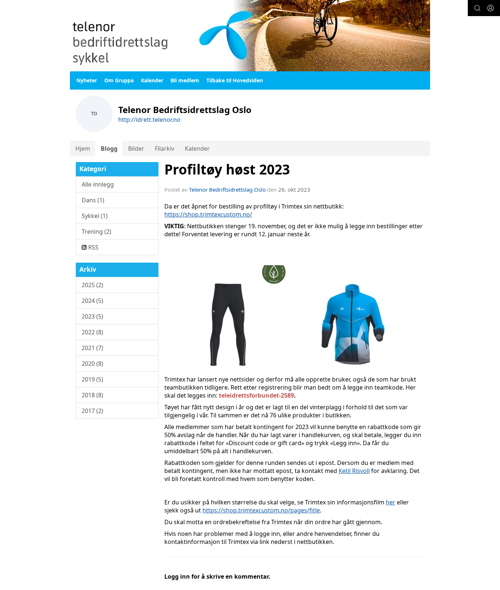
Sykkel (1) (95, 216)
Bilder (136, 148)
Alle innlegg (98, 184)
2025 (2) (92, 285)
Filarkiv (164, 148)
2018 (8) (92, 395)
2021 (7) (92, 348)
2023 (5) (92, 316)
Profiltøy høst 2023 (227, 169)
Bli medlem (185, 80)
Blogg (109, 148)
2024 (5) (92, 301)
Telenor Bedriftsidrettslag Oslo (227, 189)
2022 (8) (92, 332)
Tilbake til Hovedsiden (234, 80)
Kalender (152, 80)
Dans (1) (93, 200)
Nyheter (87, 80)
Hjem (82, 148)
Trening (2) (96, 232)
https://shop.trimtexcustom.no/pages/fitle (261, 510)
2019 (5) (92, 379)
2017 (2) (92, 411)
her (390, 502)
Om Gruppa (119, 80)
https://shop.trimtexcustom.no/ (208, 214)
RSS (92, 247)
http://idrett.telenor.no (149, 120)
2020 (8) (92, 364)
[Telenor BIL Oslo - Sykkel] (250, 35)
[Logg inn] (490, 8)
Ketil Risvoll (354, 471)
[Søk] (477, 8)
